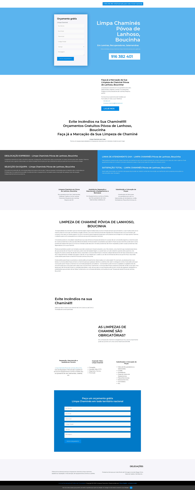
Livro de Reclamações (64, 483)
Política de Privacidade (78, 483)
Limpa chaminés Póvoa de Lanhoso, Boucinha (68, 368)
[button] (123, 3)
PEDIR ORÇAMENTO (65, 58)
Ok (131, 487)
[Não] (193, 487)
